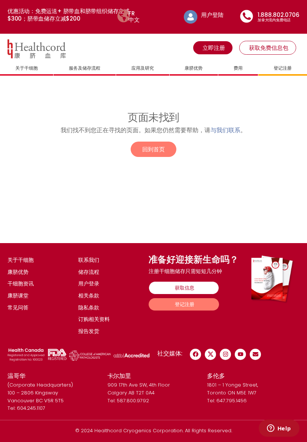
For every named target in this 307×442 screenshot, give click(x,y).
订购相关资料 (94, 319)
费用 (238, 68)
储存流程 (88, 272)
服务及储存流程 (84, 68)
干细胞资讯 (20, 283)
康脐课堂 (17, 295)
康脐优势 (194, 68)
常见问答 (17, 307)
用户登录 (88, 283)
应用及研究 (142, 68)
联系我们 (88, 260)
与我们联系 (225, 130)
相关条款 (88, 295)
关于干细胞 (26, 68)
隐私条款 (88, 307)
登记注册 (283, 68)
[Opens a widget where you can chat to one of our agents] (279, 429)
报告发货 (88, 331)
